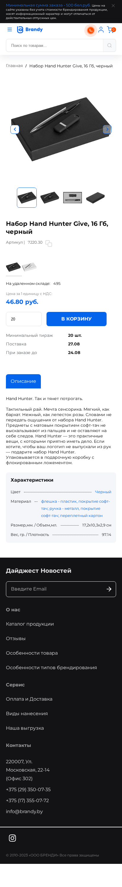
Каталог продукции (30, 624)
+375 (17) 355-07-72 (27, 800)
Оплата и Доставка (29, 699)
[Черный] (14, 273)
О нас (13, 610)
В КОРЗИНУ (76, 319)
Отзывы (16, 638)
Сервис (15, 685)
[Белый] (29, 273)
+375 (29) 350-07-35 (28, 789)
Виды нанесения (27, 713)
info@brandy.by (24, 811)
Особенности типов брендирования (51, 667)
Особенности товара (32, 653)
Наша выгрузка (25, 728)
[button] (14, 129)
